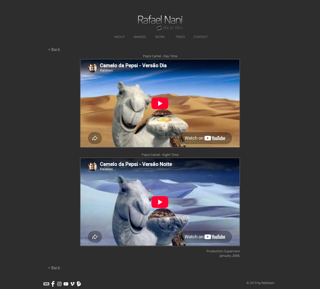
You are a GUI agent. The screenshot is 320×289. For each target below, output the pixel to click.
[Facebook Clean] (53, 284)
